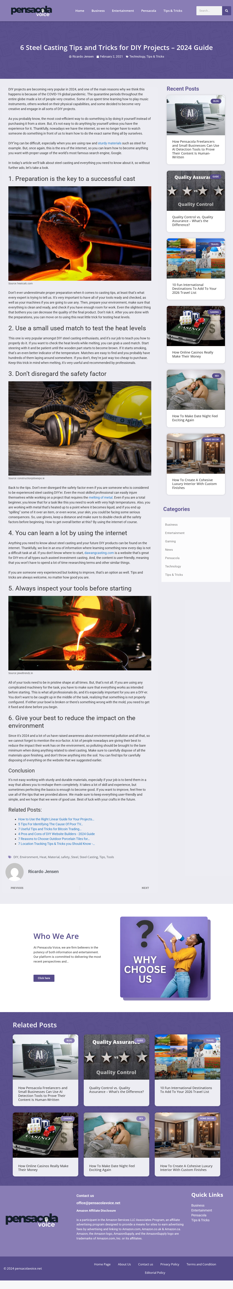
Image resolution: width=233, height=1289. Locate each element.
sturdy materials (109, 143)
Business (98, 11)
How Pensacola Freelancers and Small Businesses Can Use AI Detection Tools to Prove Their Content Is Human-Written (195, 149)
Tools (110, 857)
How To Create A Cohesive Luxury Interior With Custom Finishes (194, 484)
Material (54, 857)
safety (65, 857)
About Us (124, 1264)
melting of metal (100, 497)
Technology (137, 56)
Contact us (145, 1264)
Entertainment (123, 11)
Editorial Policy (155, 1272)
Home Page (102, 1264)
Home (79, 11)
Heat (43, 857)
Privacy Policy (169, 1264)
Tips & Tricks (172, 11)
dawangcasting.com (99, 553)
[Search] (226, 10)
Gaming (170, 541)
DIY (15, 857)
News (169, 549)
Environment (29, 857)
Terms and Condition (201, 1264)
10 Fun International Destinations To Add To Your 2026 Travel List (194, 289)
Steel (74, 857)
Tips (102, 857)
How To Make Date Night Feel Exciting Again (195, 418)
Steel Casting (89, 857)
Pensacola (148, 11)
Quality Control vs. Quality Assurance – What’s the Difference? (192, 221)
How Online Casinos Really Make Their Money (192, 354)
